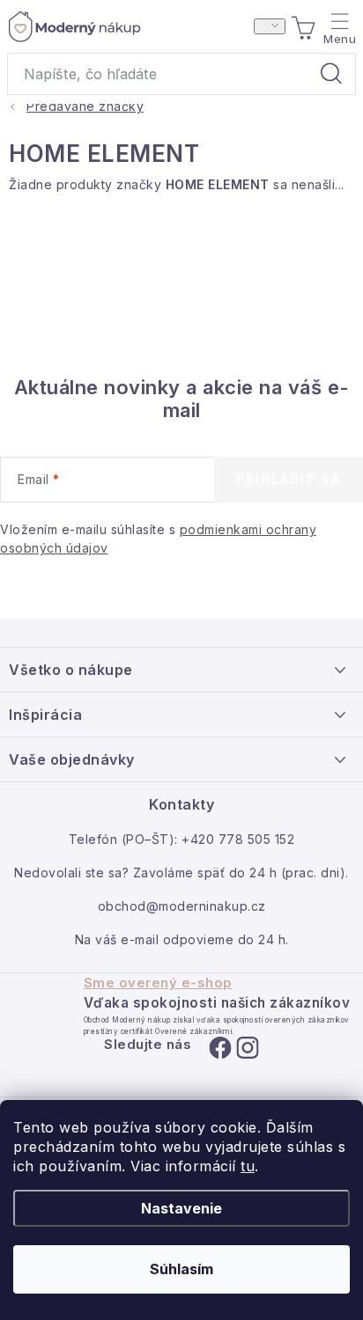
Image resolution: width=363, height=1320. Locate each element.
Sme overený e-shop (158, 983)
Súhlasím (181, 1269)
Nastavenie (181, 1208)
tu (248, 1166)
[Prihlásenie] (269, 26)
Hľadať (331, 74)
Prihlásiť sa (288, 479)
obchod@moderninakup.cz (182, 905)
